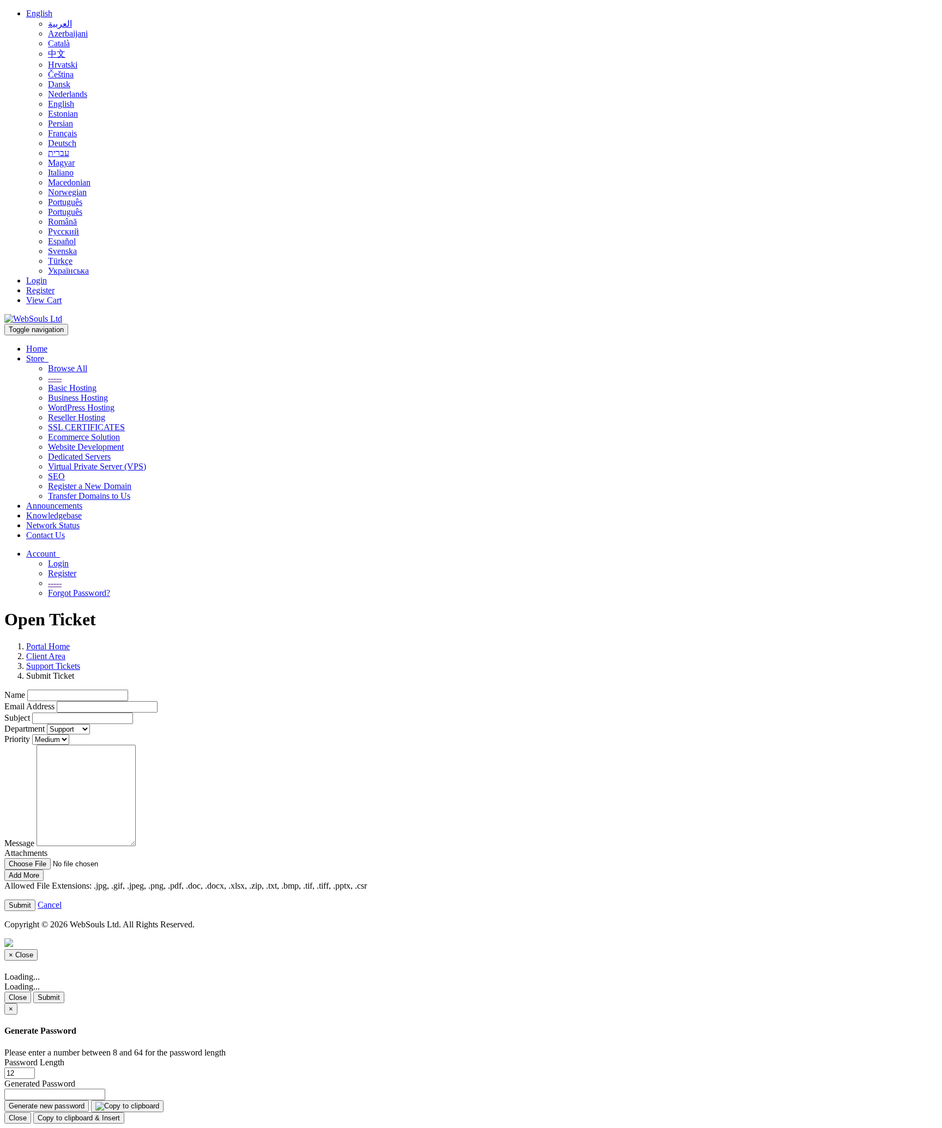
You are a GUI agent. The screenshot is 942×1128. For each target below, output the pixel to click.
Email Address (29, 706)
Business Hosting (78, 397)
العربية (60, 23)
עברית (58, 153)
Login (36, 280)
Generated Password (39, 1083)
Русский (63, 231)
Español (62, 241)
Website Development (86, 446)
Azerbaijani (68, 33)
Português (65, 202)
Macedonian (69, 182)
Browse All (67, 368)
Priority (17, 739)
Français (62, 133)
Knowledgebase (54, 515)
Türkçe (60, 261)
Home (36, 348)
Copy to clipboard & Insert (79, 1118)
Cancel (50, 904)
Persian (60, 123)
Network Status (53, 525)
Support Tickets (53, 666)
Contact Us (45, 535)
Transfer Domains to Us (89, 495)
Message (19, 843)
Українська (68, 270)
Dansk (59, 84)
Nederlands (67, 94)
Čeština (61, 74)
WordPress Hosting (81, 407)
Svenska (62, 251)
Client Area (45, 656)
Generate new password (46, 1106)
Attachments (25, 853)
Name (14, 694)
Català (59, 43)
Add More (24, 875)
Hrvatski (62, 64)
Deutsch (62, 143)
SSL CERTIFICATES (86, 427)
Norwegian (67, 192)
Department (24, 728)
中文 (56, 53)
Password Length (34, 1062)
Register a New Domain (89, 486)
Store (37, 358)
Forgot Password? (79, 593)
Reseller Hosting (76, 417)
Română (62, 221)
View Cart (44, 300)
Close (18, 997)
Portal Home (48, 646)
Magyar (61, 162)
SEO (56, 476)
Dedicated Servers (79, 456)
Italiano (61, 172)
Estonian (63, 113)
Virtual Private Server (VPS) (97, 466)
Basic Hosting (72, 388)
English (39, 13)
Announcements (54, 505)
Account (43, 553)
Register (40, 290)
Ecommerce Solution (84, 437)
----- (55, 378)
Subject (17, 717)
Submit (49, 997)
